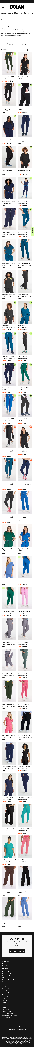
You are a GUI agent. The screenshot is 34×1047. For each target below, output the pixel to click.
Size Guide (5, 968)
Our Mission (5, 1009)
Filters (11, 44)
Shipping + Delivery (8, 974)
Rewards (4, 1000)
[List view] (32, 50)
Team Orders (5, 997)
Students (4, 998)
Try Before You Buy (7, 993)
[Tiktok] (19, 1026)
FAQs (3, 964)
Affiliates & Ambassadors (9, 978)
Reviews (4, 1002)
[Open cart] (31, 7)
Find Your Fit (5, 970)
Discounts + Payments (8, 976)
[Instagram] (16, 1026)
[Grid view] (27, 50)
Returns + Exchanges (8, 972)
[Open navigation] (2, 7)
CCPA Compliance (7, 1013)
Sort (23, 44)
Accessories (5, 995)
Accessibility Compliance (9, 1015)
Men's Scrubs (6, 991)
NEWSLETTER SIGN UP (17, 951)
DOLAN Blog (6, 1017)
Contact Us (5, 982)
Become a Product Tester (9, 980)
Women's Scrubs (7, 989)
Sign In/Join (5, 966)
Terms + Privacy (6, 1011)
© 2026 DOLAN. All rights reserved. (17, 1029)
